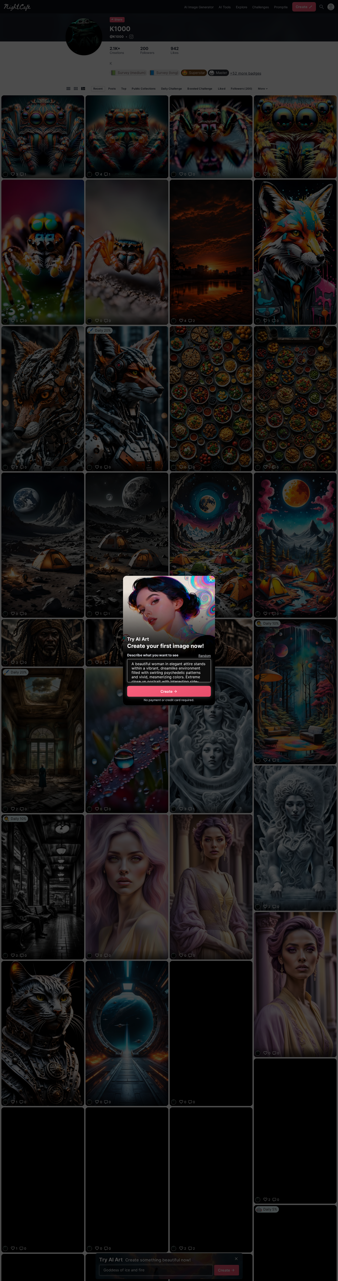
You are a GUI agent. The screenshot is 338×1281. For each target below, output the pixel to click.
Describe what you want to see (152, 655)
